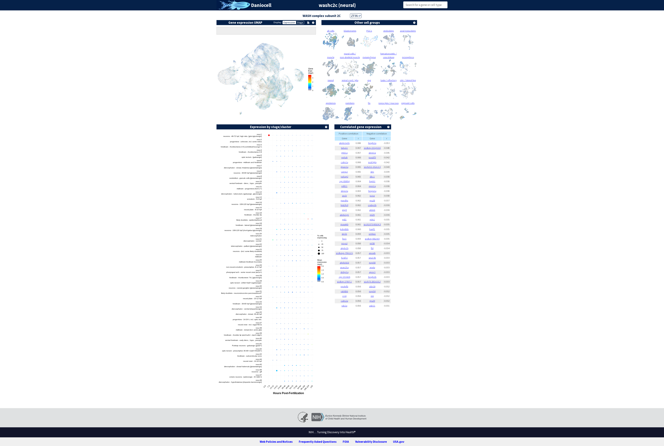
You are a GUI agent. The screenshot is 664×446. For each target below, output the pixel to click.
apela (372, 267)
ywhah (344, 157)
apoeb (372, 253)
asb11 (372, 305)
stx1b (344, 233)
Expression (289, 22)
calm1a (344, 162)
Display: (278, 22)
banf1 (372, 229)
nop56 (372, 291)
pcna (372, 195)
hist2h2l (344, 205)
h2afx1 (344, 257)
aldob (372, 210)
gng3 (344, 210)
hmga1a (372, 191)
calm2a (344, 300)
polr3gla (372, 162)
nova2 (344, 243)
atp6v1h (344, 248)
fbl (372, 248)
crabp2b (372, 205)
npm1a (372, 186)
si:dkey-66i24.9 (372, 238)
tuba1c (344, 147)
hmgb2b (372, 277)
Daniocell (261, 5)
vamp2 (344, 171)
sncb (344, 195)
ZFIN (354, 16)
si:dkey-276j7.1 (344, 281)
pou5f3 (372, 157)
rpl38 (372, 243)
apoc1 (372, 272)
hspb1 (372, 181)
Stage (300, 22)
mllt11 (344, 186)
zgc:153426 (344, 277)
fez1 (344, 238)
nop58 (372, 262)
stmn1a (372, 152)
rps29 (372, 300)
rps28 (372, 200)
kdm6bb (344, 229)
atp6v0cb (344, 262)
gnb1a (344, 152)
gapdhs (344, 200)
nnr (372, 296)
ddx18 (372, 286)
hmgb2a (372, 143)
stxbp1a (344, 272)
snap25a (344, 267)
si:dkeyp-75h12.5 (344, 253)
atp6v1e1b (344, 143)
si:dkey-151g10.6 (372, 147)
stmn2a (344, 191)
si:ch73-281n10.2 (372, 281)
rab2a (344, 305)
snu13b (372, 257)
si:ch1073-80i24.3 (372, 224)
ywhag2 (344, 176)
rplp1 (372, 219)
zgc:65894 (344, 181)
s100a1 (372, 233)
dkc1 (372, 176)
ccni (344, 296)
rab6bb (344, 291)
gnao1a (344, 167)
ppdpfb (344, 286)
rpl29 (372, 214)
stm (372, 171)
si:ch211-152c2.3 (372, 167)
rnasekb (344, 224)
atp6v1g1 (344, 214)
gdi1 (344, 219)
